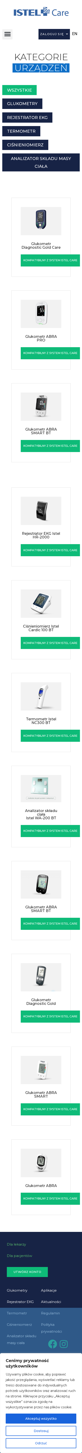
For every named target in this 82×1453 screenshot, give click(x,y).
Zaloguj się (52, 34)
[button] (7, 34)
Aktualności (51, 1302)
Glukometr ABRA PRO (41, 338)
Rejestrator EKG (20, 1302)
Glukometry (17, 1290)
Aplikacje (49, 1290)
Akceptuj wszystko (41, 1419)
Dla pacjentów (19, 1256)
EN (74, 33)
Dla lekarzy (16, 1244)
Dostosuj (41, 1431)
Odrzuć (41, 1443)
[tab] (19, 90)
